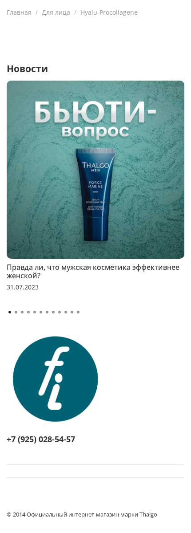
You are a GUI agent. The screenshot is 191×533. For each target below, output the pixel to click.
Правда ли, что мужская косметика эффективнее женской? (93, 271)
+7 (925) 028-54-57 (41, 439)
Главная (19, 12)
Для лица (56, 12)
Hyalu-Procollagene (109, 12)
